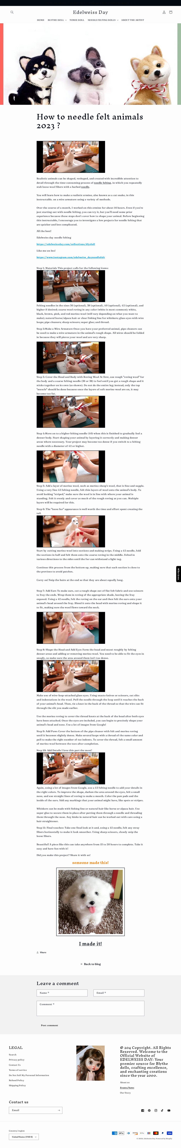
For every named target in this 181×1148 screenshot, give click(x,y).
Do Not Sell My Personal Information (29, 1075)
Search (12, 1054)
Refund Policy (16, 1080)
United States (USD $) (22, 1137)
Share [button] (43, 952)
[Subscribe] (59, 1110)
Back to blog (92, 964)
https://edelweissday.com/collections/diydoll (66, 244)
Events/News (127, 1087)
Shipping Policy (17, 1085)
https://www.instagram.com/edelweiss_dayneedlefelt (71, 257)
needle (85, 186)
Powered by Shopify (164, 1139)
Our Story (125, 1093)
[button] (12, 12)
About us (125, 1082)
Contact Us (15, 1065)
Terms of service (18, 1070)
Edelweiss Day (150, 1139)
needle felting (102, 182)
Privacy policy (16, 1059)
